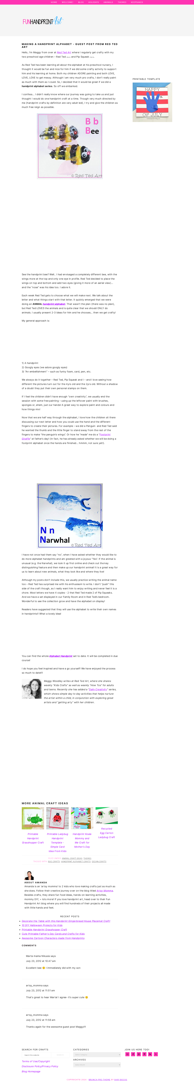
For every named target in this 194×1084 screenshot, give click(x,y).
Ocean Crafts (99, 861)
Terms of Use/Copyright (36, 1061)
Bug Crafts (54, 861)
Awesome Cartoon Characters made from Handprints (53, 938)
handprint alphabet (54, 304)
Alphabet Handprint (60, 656)
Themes (87, 858)
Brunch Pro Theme (99, 1080)
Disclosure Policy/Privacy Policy (40, 1066)
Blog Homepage (31, 1071)
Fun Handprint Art (43, 23)
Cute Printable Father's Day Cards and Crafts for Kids (53, 933)
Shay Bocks (120, 1080)
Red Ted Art (64, 52)
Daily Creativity (98, 689)
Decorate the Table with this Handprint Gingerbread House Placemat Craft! (66, 921)
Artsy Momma (105, 890)
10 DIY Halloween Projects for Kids (42, 925)
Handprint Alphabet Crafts (76, 861)
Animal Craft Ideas (72, 858)
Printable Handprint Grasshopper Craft (44, 929)
